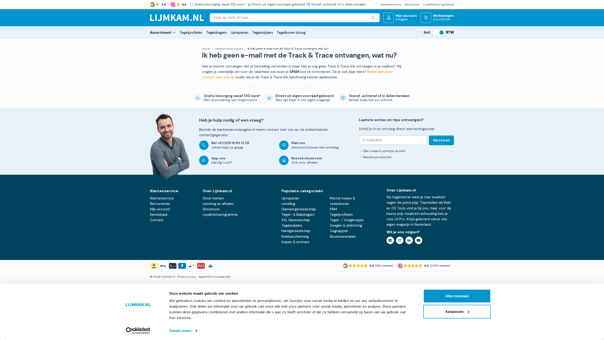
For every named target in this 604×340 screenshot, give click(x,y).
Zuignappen (339, 231)
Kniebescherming (295, 236)
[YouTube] (418, 240)
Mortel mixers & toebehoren (342, 201)
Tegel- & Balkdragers (298, 214)
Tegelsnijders (262, 32)
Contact (157, 220)
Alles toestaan (457, 296)
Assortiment (161, 32)
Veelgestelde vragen (229, 49)
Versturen (441, 140)
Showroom (412, 4)
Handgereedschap (295, 231)
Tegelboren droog (291, 32)
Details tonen (180, 331)
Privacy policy (186, 277)
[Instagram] (399, 240)
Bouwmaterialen (343, 236)
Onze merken (213, 198)
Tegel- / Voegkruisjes (347, 220)
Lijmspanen (239, 32)
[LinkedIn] (409, 240)
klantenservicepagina (234, 130)
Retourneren (160, 204)
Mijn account (160, 209)
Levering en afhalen (218, 204)
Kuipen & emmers (295, 242)
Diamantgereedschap (298, 209)
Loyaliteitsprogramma (438, 4)
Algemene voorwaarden (214, 277)
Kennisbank (159, 214)
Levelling (288, 204)
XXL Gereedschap (295, 220)
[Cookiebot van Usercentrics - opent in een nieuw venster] (138, 330)
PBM (333, 209)
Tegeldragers (216, 32)
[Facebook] (390, 240)
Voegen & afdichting (346, 225)
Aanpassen (454, 311)
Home (206, 49)
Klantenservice (391, 4)
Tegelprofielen (191, 32)
